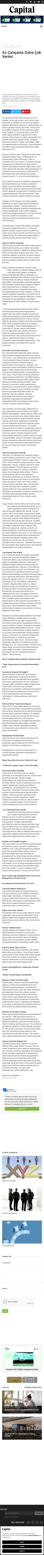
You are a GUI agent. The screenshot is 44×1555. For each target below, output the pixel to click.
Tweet (17, 111)
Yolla (5, 1311)
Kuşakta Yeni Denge (9, 1181)
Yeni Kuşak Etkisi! (8, 1245)
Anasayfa (5, 45)
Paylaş (7, 111)
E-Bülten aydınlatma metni (11, 1517)
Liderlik (19, 45)
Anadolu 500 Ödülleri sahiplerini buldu (22, 1369)
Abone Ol (22, 1109)
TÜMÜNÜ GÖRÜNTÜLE (33, 1387)
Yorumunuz (6, 1263)
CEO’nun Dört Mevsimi (9, 1213)
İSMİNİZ (4, 1288)
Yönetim (12, 45)
